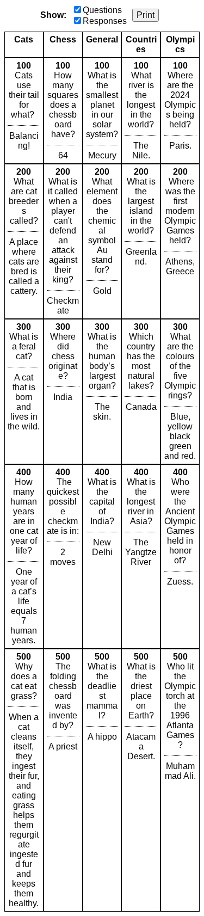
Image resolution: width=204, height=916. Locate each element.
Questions (102, 10)
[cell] (24, 111)
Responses (105, 21)
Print (145, 15)
